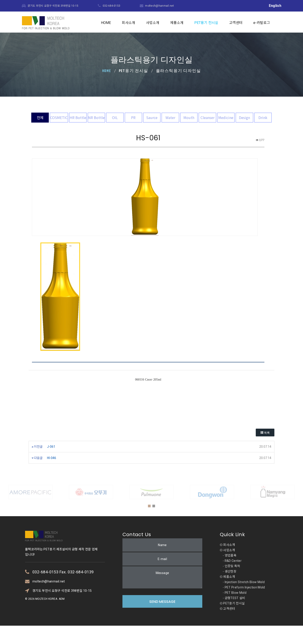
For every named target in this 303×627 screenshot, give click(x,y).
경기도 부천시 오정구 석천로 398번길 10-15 (62, 590)
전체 (40, 117)
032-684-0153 (111, 5)
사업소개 (152, 23)
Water (170, 117)
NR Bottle (96, 117)
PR (133, 117)
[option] (145, 197)
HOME (106, 23)
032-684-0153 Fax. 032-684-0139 (63, 572)
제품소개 (176, 23)
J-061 (51, 446)
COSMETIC (59, 117)
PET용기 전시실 (206, 23)
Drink (262, 117)
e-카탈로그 (261, 23)
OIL (115, 117)
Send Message (162, 601)
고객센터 (235, 23)
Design (244, 117)
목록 (266, 432)
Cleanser (207, 117)
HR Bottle (78, 117)
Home (106, 71)
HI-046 (51, 458)
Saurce (151, 117)
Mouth (188, 117)
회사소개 (128, 23)
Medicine (225, 117)
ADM (61, 598)
